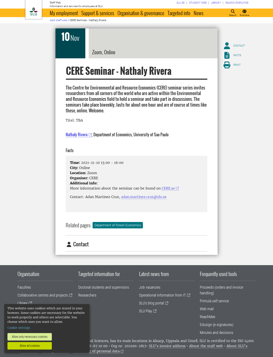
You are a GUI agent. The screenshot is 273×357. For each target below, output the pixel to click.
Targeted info (179, 13)
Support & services (97, 13)
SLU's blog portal (151, 303)
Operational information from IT (162, 295)
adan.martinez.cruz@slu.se (144, 197)
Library (22, 303)
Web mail (207, 309)
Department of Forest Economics (117, 225)
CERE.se (168, 188)
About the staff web (206, 346)
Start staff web (58, 20)
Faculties (24, 287)
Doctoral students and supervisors (103, 287)
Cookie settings (18, 328)
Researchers (87, 295)
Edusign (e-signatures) (216, 324)
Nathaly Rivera (76, 134)
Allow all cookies (30, 346)
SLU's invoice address (167, 346)
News (198, 13)
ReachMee (207, 316)
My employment (64, 13)
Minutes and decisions (216, 332)
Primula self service (214, 301)
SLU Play (145, 311)
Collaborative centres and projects (42, 295)
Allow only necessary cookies (30, 337)
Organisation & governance (141, 13)
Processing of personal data (96, 351)
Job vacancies (149, 287)
